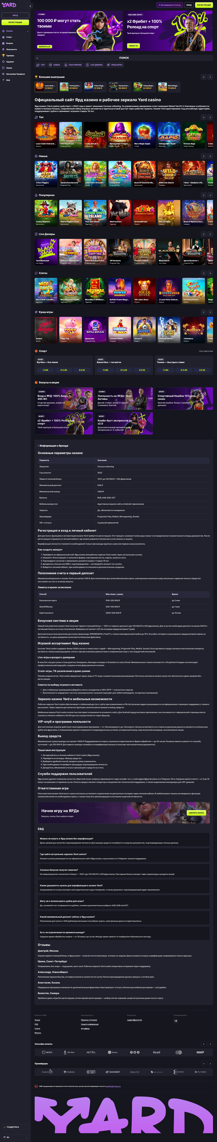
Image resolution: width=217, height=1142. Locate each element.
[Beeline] (113, 1052)
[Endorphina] (178, 1072)
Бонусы (38, 1033)
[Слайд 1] (77, 50)
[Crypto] (134, 1052)
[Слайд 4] (98, 50)
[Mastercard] (178, 1052)
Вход (15, 15)
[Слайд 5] (108, 50)
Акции (37, 1020)
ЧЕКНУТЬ (44, 46)
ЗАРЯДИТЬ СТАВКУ (138, 43)
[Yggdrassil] (69, 1072)
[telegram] (176, 1021)
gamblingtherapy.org (113, 1086)
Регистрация (15, 22)
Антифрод (85, 1028)
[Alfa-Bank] (69, 1052)
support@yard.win (134, 1020)
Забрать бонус (196, 813)
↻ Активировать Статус (170, 5)
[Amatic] (134, 1072)
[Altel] (91, 1052)
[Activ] (47, 1052)
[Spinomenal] (156, 1072)
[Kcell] (156, 1052)
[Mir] (200, 1052)
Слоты (37, 1028)
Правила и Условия (89, 1020)
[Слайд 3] (91, 50)
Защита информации (90, 1024)
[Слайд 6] (119, 50)
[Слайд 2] (84, 50)
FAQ (36, 1024)
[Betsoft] (91, 1072)
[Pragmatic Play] (47, 1072)
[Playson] (200, 1072)
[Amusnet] (113, 1072)
